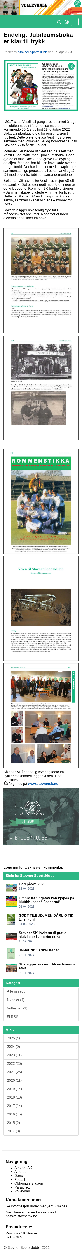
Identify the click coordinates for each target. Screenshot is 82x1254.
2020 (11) (14, 1080)
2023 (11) (14, 1055)
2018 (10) (14, 1097)
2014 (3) (13, 1131)
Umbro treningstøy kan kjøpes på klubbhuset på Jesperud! (46, 900)
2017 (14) (14, 1106)
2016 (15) (14, 1114)
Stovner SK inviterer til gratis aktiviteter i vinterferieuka (42, 935)
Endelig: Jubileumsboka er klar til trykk (38, 38)
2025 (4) (13, 1038)
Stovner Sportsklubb (32, 52)
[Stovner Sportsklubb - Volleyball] (41, 7)
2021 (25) (14, 1072)
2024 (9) (13, 1047)
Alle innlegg (16, 991)
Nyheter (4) (15, 1000)
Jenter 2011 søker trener (39, 950)
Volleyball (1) (17, 1008)
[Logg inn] (67, 22)
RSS (14, 1017)
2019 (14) (14, 1089)
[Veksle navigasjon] (75, 22)
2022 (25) (14, 1063)
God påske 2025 (32, 884)
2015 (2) (13, 1123)
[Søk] (59, 22)
